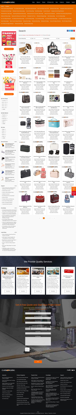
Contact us (62, 2)
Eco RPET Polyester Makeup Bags (65, 18)
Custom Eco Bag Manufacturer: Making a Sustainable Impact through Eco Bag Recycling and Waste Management (9, 223)
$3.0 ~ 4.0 (4, 105)
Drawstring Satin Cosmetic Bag (40, 56)
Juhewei (54, 413)
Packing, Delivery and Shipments (66, 389)
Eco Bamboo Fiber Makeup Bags (18, 18)
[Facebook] (67, 370)
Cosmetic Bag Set (46, 11)
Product (43, 2)
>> (54, 218)
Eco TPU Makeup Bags (30, 18)
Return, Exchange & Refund (7, 202)
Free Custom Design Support (7, 200)
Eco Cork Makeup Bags (60, 16)
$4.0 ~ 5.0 (4, 107)
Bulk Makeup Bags (38, 11)
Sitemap (46, 413)
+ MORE (15, 141)
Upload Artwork (27, 349)
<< (39, 218)
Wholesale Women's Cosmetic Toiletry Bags (35, 13)
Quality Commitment (53, 276)
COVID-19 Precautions (6, 392)
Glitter (4, 121)
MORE (4, 109)
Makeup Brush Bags (27, 21)
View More (8, 291)
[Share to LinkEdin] (72, 31)
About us (38, 2)
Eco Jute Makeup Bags (40, 18)
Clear (4, 136)
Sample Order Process (6, 190)
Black (4, 131)
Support (73, 2)
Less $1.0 (5, 100)
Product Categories (21, 375)
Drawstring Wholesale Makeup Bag (19, 13)
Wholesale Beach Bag (19, 23)
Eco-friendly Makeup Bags (19, 8)
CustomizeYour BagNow (74, 193)
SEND (38, 361)
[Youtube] (72, 370)
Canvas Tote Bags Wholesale (55, 21)
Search (72, 38)
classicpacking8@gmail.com (41, 309)
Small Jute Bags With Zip (25, 56)
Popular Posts (34, 375)
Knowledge (48, 375)
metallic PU (4, 120)
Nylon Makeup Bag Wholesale (30, 8)
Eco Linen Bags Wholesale (6, 18)
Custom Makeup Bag (30, 11)
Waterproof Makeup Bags (5, 16)
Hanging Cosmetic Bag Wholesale (57, 11)
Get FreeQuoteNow (73, 188)
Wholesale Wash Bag (36, 21)
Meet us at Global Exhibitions (7, 394)
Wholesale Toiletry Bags (54, 8)
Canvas (4, 116)
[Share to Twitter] (70, 31)
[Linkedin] (74, 370)
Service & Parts (5, 197)
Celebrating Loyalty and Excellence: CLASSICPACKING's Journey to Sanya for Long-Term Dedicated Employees (9, 249)
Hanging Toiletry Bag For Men (68, 156)
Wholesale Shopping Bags (41, 16)
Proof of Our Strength (6, 396)
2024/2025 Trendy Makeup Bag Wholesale (64, 13)
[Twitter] (69, 370)
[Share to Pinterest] (74, 31)
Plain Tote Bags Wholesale (67, 21)
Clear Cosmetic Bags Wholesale (7, 8)
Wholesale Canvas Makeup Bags (19, 11)
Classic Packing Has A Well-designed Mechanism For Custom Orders (8, 277)
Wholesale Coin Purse (31, 16)
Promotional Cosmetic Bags (6, 11)
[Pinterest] (71, 370)
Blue (4, 132)
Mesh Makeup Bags (51, 16)
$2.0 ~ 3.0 (4, 104)
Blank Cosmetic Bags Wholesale (16, 21)
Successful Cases (5, 398)
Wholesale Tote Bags (45, 21)
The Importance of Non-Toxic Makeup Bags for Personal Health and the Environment (9, 227)
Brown (4, 134)
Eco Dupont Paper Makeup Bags (51, 18)
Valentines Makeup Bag (28, 23)
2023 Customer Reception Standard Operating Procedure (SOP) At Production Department (52, 405)
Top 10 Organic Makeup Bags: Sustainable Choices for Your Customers (51, 390)
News (57, 2)
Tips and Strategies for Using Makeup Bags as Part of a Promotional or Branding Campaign (9, 216)
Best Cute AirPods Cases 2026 (43, 8)
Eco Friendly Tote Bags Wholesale (7, 23)
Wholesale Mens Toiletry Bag (6, 13)
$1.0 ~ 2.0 (5, 102)
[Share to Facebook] (68, 31)
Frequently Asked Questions (7, 204)
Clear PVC (4, 118)
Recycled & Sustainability (64, 397)
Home (33, 2)
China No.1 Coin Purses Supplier (8, 386)
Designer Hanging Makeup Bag (54, 206)
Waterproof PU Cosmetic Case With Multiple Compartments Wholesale (54, 157)
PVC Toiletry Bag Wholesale (39, 131)
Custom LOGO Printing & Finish (8, 192)
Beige (4, 129)
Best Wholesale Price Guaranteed (8, 195)
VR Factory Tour (50, 2)
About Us (4, 375)
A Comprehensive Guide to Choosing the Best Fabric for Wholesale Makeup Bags (52, 378)
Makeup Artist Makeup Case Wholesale (19, 16)
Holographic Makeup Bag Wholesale (66, 8)
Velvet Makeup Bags (5, 21)
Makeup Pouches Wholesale (50, 13)
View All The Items (9, 71)
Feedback (68, 2)
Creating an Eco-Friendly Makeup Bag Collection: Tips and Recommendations (52, 382)
